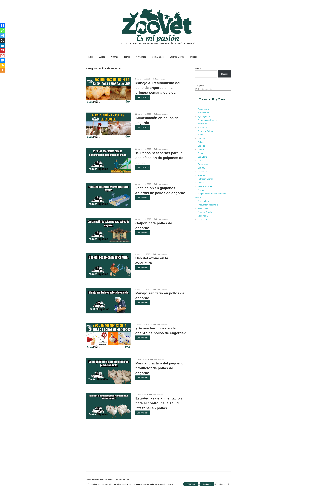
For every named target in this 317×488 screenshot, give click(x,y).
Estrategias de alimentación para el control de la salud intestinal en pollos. (158, 403)
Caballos (202, 138)
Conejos (201, 146)
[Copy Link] (2, 65)
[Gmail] (2, 55)
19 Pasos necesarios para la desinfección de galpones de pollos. (159, 158)
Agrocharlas (203, 113)
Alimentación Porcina (207, 120)
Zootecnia (202, 219)
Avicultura (202, 127)
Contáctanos (158, 57)
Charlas (114, 57)
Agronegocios (204, 116)
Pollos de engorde (160, 79)
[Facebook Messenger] (2, 60)
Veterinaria (203, 216)
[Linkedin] (2, 45)
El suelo (201, 153)
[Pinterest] (2, 50)
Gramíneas (203, 164)
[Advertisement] (213, 265)
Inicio (90, 57)
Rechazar (207, 484)
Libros (127, 57)
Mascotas (202, 171)
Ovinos (201, 182)
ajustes (170, 484)
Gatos (200, 160)
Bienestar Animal (205, 131)
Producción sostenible (208, 205)
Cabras (201, 142)
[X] (2, 40)
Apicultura (202, 124)
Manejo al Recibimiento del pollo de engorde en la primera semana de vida (157, 87)
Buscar (193, 57)
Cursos (102, 57)
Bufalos (201, 135)
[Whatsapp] (2, 30)
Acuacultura (203, 109)
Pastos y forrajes (205, 186)
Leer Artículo (142, 97)
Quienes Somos (177, 57)
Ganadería (202, 157)
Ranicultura (203, 208)
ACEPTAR (191, 484)
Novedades (141, 57)
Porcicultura (203, 201)
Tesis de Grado (205, 212)
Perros (201, 190)
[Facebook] (2, 25)
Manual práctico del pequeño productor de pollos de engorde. (159, 368)
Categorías (200, 85)
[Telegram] (2, 35)
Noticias (201, 175)
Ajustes (222, 484)
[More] (2, 70)
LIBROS (201, 168)
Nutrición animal (205, 179)
